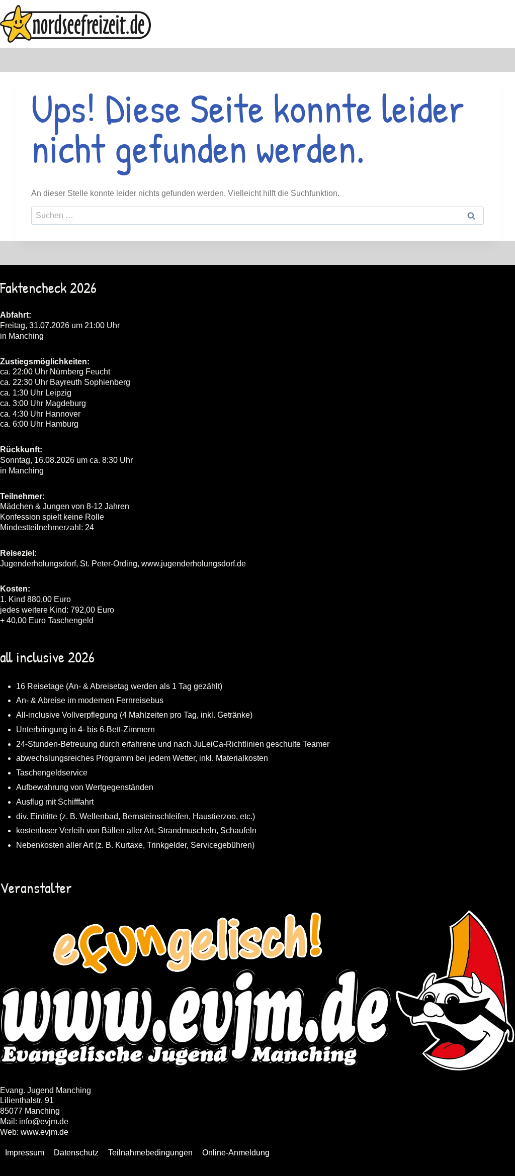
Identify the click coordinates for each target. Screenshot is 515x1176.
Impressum (24, 1152)
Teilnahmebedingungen (150, 1152)
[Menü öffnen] (505, 24)
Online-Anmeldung (236, 1152)
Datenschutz (76, 1152)
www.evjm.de (44, 1132)
